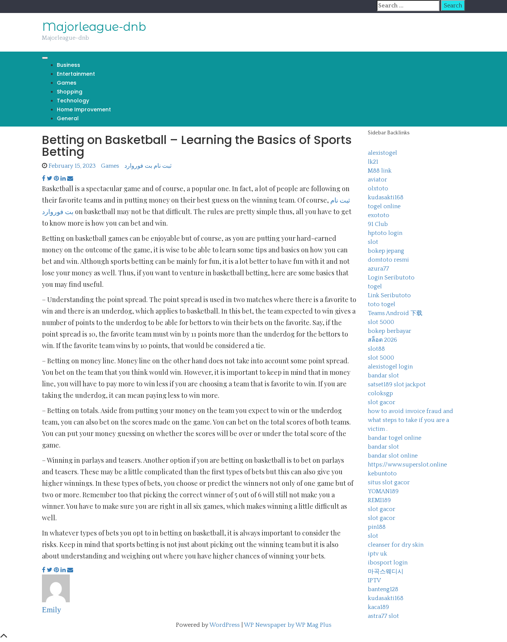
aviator (377, 179)
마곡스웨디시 (385, 571)
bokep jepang (386, 251)
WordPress (224, 625)
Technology (73, 100)
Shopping (69, 91)
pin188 (377, 527)
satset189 (380, 384)
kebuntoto (382, 473)
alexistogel (382, 153)
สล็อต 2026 (382, 340)
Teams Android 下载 (395, 313)
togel (375, 286)
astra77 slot (383, 616)
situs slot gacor (389, 482)
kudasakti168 (385, 197)
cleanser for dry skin (395, 544)
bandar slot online (393, 455)
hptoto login (385, 233)
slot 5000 (381, 322)
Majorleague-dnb (94, 27)
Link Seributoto (389, 295)
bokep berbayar (389, 331)
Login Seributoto (391, 277)
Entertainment (76, 74)
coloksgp (380, 393)
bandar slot (383, 375)
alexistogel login (390, 366)
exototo (378, 215)
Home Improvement (84, 109)
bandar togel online (394, 438)
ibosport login (388, 562)
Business (68, 65)
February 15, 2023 (72, 166)
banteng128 (383, 589)
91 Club (378, 224)
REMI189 (379, 500)
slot (373, 242)
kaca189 (378, 607)
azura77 (378, 268)
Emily (51, 609)
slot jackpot (410, 384)
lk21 (373, 161)
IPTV (374, 580)
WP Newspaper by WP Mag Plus (287, 625)
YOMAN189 (383, 491)
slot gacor (381, 402)
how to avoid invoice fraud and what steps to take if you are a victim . (410, 420)
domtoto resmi (388, 259)
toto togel (381, 304)
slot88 (376, 348)
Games (66, 82)
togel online (384, 206)
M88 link (380, 170)
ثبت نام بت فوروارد (147, 166)
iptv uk (377, 553)
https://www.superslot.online (407, 464)
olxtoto (378, 188)
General (68, 118)
